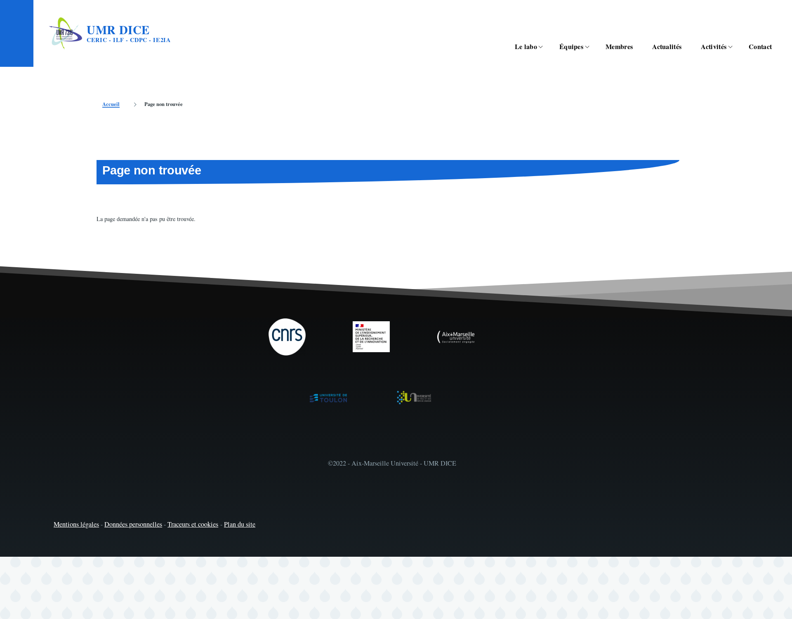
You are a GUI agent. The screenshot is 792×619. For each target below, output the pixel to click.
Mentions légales (76, 524)
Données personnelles (133, 524)
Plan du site (239, 524)
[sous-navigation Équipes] (591, 46)
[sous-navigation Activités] (734, 46)
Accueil (111, 104)
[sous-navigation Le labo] (545, 46)
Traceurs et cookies (192, 524)
